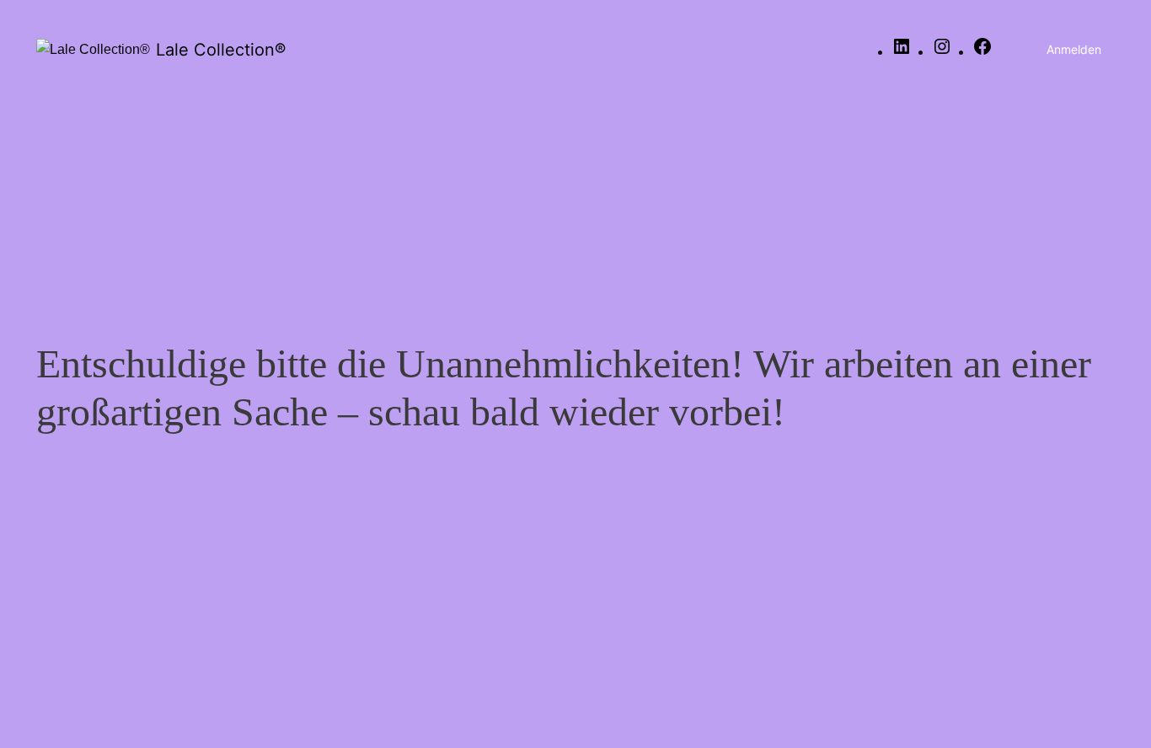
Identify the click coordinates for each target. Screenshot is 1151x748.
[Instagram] (942, 52)
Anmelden (1074, 49)
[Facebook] (982, 52)
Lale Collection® (221, 50)
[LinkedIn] (901, 52)
